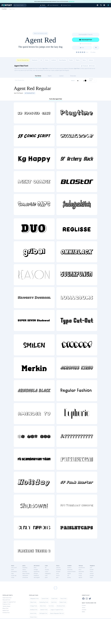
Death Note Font (7, 597)
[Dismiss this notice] (102, 1)
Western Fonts (43, 609)
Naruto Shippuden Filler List (57, 613)
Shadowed (34, 60)
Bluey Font (5, 608)
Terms (83, 607)
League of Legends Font (9, 602)
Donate (93, 66)
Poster (71, 60)
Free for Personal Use (23, 60)
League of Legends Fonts (57, 609)
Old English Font (43, 613)
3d (41, 60)
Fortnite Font (6, 612)
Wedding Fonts (33, 609)
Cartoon (91, 60)
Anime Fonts (33, 613)
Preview (91, 79)
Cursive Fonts (45, 598)
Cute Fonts (54, 602)
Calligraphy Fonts (34, 598)
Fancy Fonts (63, 598)
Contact (84, 609)
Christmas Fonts (61, 606)
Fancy (84, 60)
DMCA (83, 611)
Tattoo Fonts (33, 602)
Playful (77, 60)
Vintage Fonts (33, 606)
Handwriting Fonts (43, 602)
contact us (71, 1)
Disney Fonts (33, 617)
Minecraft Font (6, 600)
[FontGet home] (6, 5)
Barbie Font (6, 610)
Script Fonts (54, 598)
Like (82, 47)
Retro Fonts (43, 606)
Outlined (53, 60)
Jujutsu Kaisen (6, 606)
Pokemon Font (6, 604)
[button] (97, 5)
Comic (46, 60)
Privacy (84, 605)
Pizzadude (85, 66)
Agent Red (44, 68)
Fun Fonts (51, 606)
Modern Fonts (63, 602)
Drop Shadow (62, 60)
